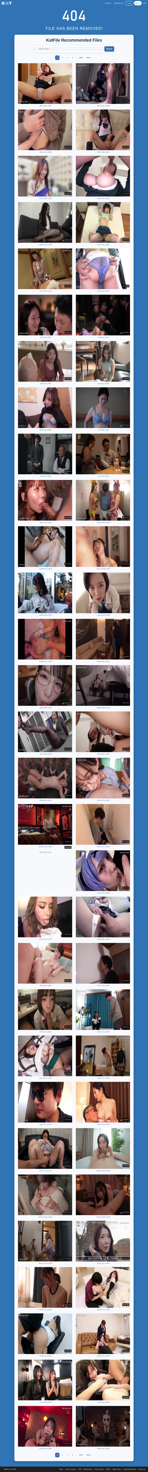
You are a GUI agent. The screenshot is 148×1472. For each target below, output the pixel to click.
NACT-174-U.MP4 (45, 1078)
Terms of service (70, 1469)
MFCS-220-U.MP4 (103, 106)
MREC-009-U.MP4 (103, 1263)
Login (129, 3)
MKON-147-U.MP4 (103, 1310)
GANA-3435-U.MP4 (103, 708)
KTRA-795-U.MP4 (103, 152)
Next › (89, 58)
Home (61, 1469)
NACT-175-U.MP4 (103, 985)
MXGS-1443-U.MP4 (45, 1217)
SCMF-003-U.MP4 (103, 893)
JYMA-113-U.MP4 (103, 198)
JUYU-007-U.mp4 (45, 291)
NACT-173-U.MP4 (103, 1032)
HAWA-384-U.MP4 (103, 661)
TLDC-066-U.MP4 (103, 1402)
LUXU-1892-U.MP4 (45, 198)
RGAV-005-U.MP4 (103, 939)
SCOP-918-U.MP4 (45, 939)
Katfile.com (7, 1469)
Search (109, 49)
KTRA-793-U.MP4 (103, 245)
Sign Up (138, 3)
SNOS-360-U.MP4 (45, 1448)
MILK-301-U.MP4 (45, 152)
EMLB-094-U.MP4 (45, 800)
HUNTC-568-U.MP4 (103, 569)
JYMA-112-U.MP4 (103, 291)
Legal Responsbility (130, 1469)
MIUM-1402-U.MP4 (45, 847)
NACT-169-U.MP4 (103, 1124)
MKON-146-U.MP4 (103, 1356)
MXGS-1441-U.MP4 (45, 1263)
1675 (81, 58)
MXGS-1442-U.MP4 (103, 1171)
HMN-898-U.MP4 (45, 708)
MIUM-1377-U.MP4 (103, 847)
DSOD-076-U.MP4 (103, 800)
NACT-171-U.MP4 (103, 1078)
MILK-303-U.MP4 (45, 852)
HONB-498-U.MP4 (45, 569)
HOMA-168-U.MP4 (103, 615)
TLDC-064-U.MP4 (45, 1402)
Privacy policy (99, 1469)
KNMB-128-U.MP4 (45, 245)
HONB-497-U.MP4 (45, 661)
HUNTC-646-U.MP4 (103, 522)
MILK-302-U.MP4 (45, 106)
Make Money (118, 3)
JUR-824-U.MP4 (45, 337)
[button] (145, 3)
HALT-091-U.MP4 (46, 754)
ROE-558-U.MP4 (45, 985)
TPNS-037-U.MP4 (45, 1356)
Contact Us (141, 1469)
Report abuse (117, 1469)
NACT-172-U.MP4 (45, 1124)
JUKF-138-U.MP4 (45, 430)
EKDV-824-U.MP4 (103, 754)
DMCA (108, 1469)
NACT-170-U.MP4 (45, 1171)
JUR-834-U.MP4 (103, 337)
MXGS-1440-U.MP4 (103, 1217)
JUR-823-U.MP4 (103, 384)
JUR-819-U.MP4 (45, 384)
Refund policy (88, 1469)
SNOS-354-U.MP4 (103, 1448)
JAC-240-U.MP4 (103, 476)
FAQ (79, 1469)
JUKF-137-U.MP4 (45, 522)
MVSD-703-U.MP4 (45, 1310)
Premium (108, 3)
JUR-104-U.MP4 (45, 476)
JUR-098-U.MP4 (103, 430)
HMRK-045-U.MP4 (45, 615)
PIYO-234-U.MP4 (45, 1032)
